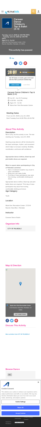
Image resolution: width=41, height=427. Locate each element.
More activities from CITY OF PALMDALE (18, 334)
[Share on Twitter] (20, 63)
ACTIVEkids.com (11, 12)
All (10, 374)
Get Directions (20, 314)
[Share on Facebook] (15, 63)
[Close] (38, 382)
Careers (26, 419)
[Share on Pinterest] (25, 63)
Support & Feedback (8, 422)
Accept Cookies (20, 413)
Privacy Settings (28, 417)
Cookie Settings (20, 402)
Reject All (20, 407)
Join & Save (15, 85)
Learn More (26, 84)
